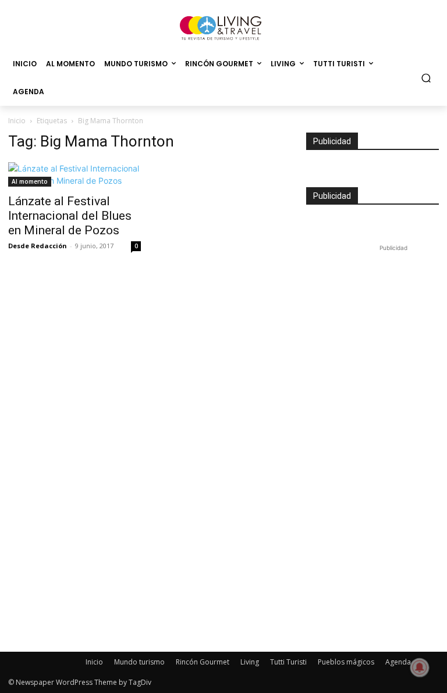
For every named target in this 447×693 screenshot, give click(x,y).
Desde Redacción (37, 245)
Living (249, 662)
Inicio (17, 121)
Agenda (398, 662)
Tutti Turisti (288, 662)
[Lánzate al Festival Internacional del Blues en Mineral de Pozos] (74, 174)
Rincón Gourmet (202, 662)
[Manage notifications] (419, 667)
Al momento (30, 181)
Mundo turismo (139, 662)
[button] (426, 78)
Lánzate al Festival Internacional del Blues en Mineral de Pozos (70, 215)
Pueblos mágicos (346, 662)
